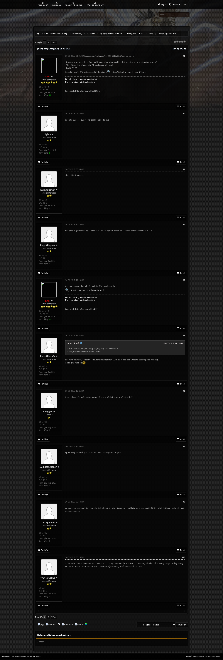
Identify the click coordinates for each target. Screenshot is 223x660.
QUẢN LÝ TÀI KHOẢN (74, 5)
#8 (184, 446)
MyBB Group (216, 656)
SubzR (38, 656)
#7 (184, 391)
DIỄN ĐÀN (56, 5)
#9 (184, 501)
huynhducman (47, 189)
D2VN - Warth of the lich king (55, 33)
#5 (184, 280)
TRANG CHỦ (42, 5)
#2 (184, 113)
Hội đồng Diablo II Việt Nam (111, 33)
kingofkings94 (47, 245)
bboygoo (47, 411)
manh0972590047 (48, 467)
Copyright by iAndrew (18, 656)
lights (48, 134)
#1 (184, 56)
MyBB (198, 656)
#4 (184, 224)
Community (77, 33)
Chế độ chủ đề (179, 48)
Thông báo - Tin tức (135, 33)
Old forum (91, 33)
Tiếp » (53, 42)
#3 (184, 169)
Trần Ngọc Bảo (47, 522)
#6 (184, 335)
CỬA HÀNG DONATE (95, 5)
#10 (183, 557)
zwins (131, 56)
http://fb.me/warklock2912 (87, 91)
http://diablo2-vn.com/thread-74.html (128, 72)
